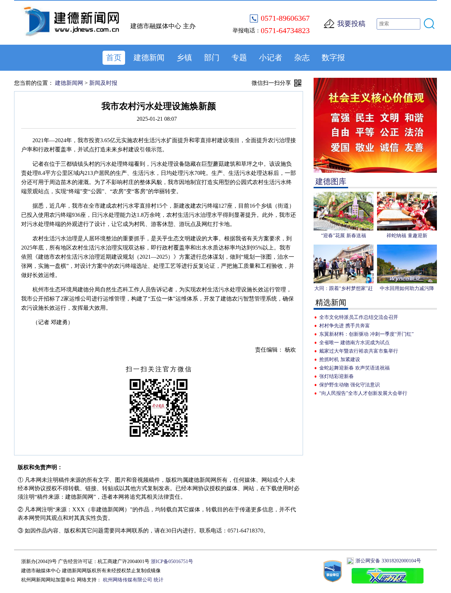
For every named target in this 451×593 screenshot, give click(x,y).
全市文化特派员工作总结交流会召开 (358, 317)
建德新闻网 (69, 83)
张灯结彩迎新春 (336, 376)
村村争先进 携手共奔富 (344, 325)
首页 (114, 57)
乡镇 (184, 57)
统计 (158, 579)
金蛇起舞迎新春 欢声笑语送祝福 (354, 368)
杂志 (302, 57)
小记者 (270, 57)
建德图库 (330, 181)
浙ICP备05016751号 (172, 561)
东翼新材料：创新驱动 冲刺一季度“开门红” (366, 334)
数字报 (333, 57)
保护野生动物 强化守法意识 (349, 384)
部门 (212, 57)
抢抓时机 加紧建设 (339, 359)
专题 (239, 57)
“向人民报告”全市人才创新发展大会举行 (363, 393)
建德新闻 (149, 57)
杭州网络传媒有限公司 (127, 579)
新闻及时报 (103, 83)
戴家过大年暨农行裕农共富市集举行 (358, 351)
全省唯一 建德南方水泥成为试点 (354, 342)
